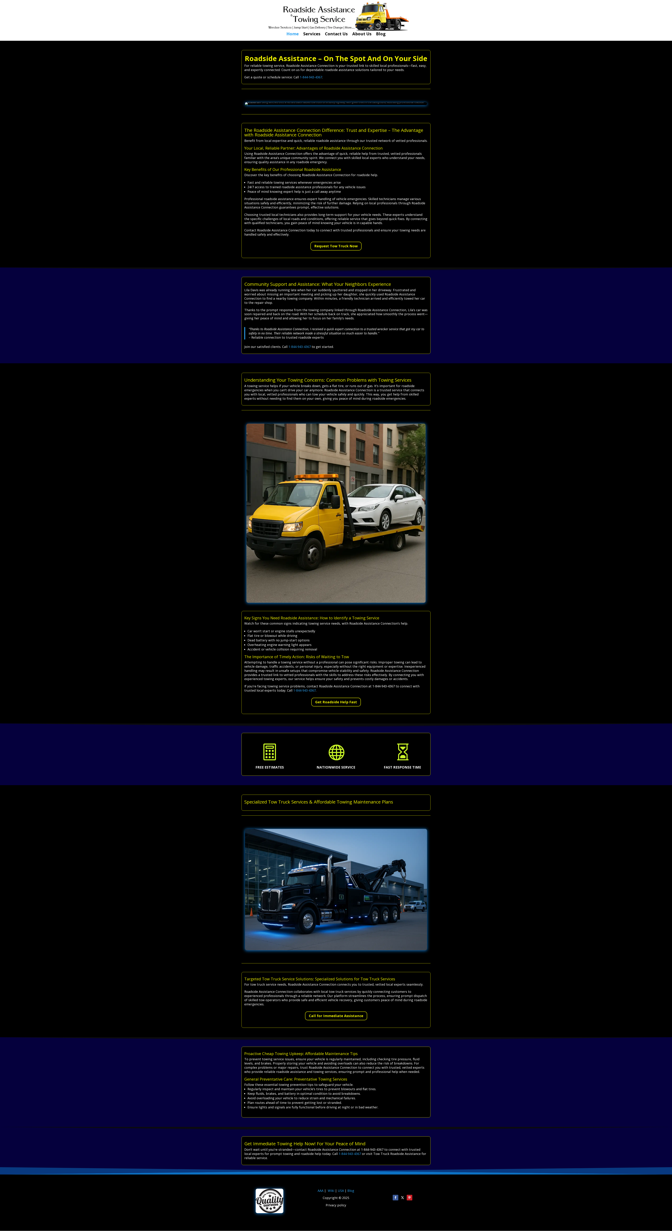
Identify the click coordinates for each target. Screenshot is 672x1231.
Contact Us (336, 35)
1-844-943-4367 (311, 77)
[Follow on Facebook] (395, 1197)
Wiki (331, 1190)
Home (292, 35)
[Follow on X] (402, 1197)
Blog (381, 35)
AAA (320, 1190)
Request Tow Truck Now (336, 246)
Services (311, 35)
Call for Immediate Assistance (336, 1015)
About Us (362, 35)
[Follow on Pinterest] (409, 1197)
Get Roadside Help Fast (336, 702)
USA (341, 1190)
